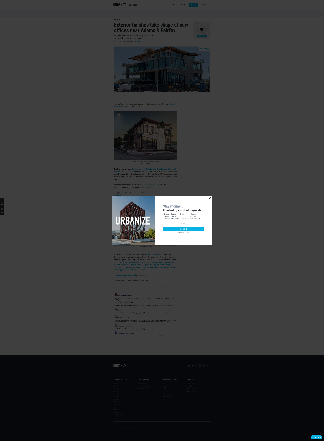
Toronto (194, 216)
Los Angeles (175, 218)
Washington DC (196, 218)
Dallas (174, 214)
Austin (167, 216)
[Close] (210, 198)
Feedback (318, 437)
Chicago (167, 218)
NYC (183, 216)
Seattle (194, 214)
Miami (183, 214)
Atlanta (167, 214)
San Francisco (185, 218)
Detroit (174, 216)
